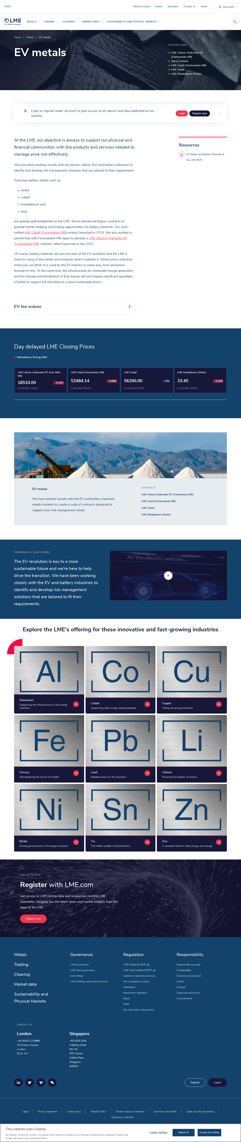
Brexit (126, 998)
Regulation (133, 955)
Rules (126, 1004)
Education (173, 6)
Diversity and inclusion (189, 976)
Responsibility (190, 955)
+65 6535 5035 (78, 1041)
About (203, 6)
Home (17, 37)
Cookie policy (74, 1111)
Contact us (189, 6)
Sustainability (184, 970)
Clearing (69, 22)
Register (195, 1082)
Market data (90, 22)
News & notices (141, 6)
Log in (217, 1082)
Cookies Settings (158, 1132)
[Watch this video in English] (168, 575)
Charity (180, 981)
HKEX (7, 6)
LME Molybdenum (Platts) (156, 514)
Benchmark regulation (135, 993)
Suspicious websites (122, 1117)
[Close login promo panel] (220, 113)
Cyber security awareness (200, 1111)
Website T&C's (99, 1111)
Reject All (184, 1132)
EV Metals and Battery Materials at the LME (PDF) (205, 157)
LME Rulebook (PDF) (136, 964)
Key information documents (138, 1010)
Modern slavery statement (130, 1111)
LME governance (79, 964)
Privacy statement (47, 1111)
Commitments (184, 998)
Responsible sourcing (188, 964)
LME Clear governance (82, 970)
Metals (31, 22)
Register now (33, 919)
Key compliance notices (136, 981)
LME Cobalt (148, 508)
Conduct (181, 987)
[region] (120, 1133)
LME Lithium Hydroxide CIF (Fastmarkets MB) (167, 494)
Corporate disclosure (188, 993)
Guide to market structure (139, 976)
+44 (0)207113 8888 (28, 1041)
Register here (199, 113)
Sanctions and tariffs (165, 1111)
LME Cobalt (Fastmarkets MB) (45, 232)
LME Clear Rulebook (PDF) (139, 970)
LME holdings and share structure (88, 981)
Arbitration (129, 987)
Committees (76, 976)
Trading (49, 22)
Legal (25, 1111)
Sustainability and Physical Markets (132, 22)
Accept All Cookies (209, 1132)
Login (182, 113)
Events (159, 6)
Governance (81, 955)
